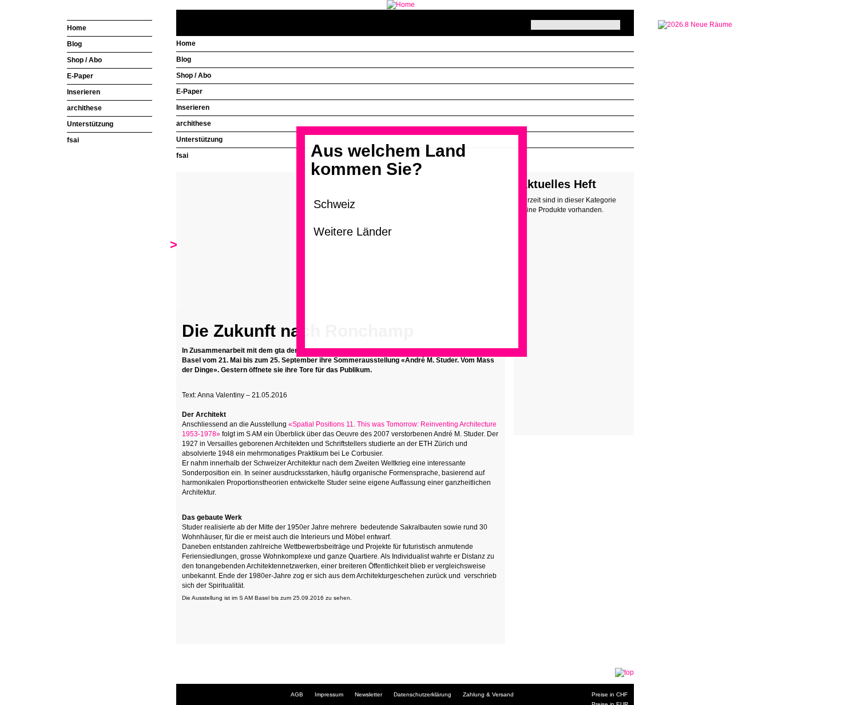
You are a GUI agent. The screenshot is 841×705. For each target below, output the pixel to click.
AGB (297, 694)
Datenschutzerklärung (422, 694)
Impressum (329, 694)
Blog (183, 59)
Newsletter (368, 694)
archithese (193, 124)
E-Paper (189, 91)
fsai (182, 156)
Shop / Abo (193, 75)
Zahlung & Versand (488, 694)
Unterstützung (199, 140)
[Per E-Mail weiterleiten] (222, 616)
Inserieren (192, 107)
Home (186, 43)
